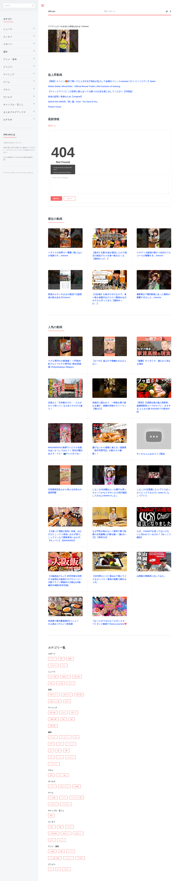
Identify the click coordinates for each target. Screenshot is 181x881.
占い (51, 757)
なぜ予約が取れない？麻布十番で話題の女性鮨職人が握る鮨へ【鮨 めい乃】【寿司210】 (109, 534)
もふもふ (66, 869)
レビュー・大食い (62, 775)
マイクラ (63, 797)
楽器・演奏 (79, 694)
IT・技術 (60, 683)
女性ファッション (64, 786)
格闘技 (69, 658)
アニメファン (68, 858)
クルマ (60, 743)
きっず (51, 840)
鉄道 (58, 750)
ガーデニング (70, 757)
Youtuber (53, 833)
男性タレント (66, 833)
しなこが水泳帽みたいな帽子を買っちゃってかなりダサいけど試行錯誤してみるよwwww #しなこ (109, 492)
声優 (61, 851)
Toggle (42, 5)
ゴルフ (63, 665)
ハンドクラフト (53, 764)
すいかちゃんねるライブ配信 (151, 454)
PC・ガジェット (65, 737)
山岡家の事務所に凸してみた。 (151, 576)
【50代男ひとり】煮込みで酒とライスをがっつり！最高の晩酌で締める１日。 (109, 579)
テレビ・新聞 (53, 676)
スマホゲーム (53, 804)
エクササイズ (53, 665)
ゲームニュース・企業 (76, 797)
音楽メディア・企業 (54, 701)
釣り (76, 737)
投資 (71, 719)
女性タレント (78, 833)
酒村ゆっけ (52, 125)
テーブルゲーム (65, 804)
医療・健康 (52, 726)
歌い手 (66, 701)
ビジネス (63, 712)
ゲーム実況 (52, 797)
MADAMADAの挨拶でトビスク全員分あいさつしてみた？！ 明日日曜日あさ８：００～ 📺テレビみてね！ (65, 450)
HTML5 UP (29, 172)
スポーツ (71, 683)
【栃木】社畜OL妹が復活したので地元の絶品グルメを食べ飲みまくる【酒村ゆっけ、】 (109, 255)
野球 (61, 658)
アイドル (69, 826)
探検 (66, 750)
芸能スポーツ (65, 676)
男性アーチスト (53, 694)
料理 (51, 775)
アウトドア (52, 737)
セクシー (61, 840)
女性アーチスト (67, 694)
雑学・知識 (52, 712)
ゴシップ (70, 851)
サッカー (52, 658)
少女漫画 (77, 786)
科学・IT (73, 712)
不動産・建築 (53, 719)
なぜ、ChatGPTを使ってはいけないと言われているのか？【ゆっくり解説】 (154, 534)
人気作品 (52, 851)
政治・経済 (77, 676)
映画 (60, 826)
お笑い (51, 826)
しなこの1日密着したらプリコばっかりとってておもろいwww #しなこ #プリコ (153, 492)
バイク (59, 757)
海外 (51, 683)
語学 (63, 719)
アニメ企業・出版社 (54, 858)
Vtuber (80, 858)
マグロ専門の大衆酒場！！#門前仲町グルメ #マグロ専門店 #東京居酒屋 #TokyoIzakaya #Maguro (64, 364)
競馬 (51, 815)
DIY (51, 743)
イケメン (52, 786)
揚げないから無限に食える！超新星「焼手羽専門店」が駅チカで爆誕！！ (109, 450)
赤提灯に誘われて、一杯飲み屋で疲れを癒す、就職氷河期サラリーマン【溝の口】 (109, 405)
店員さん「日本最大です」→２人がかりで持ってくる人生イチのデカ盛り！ (65, 405)
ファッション (71, 743)
